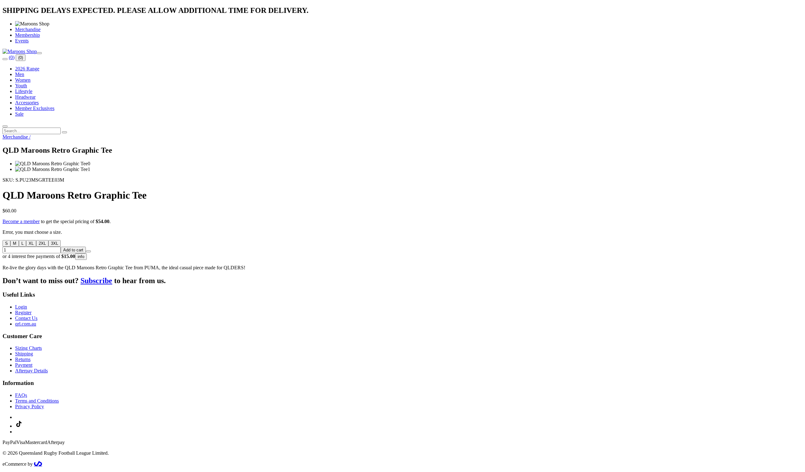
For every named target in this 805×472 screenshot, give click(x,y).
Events (22, 40)
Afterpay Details (31, 370)
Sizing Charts (28, 348)
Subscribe (96, 281)
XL (31, 243)
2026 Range (27, 68)
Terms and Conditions (37, 400)
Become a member (21, 221)
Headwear (25, 97)
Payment (23, 365)
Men (19, 74)
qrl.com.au (25, 324)
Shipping (24, 353)
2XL (42, 243)
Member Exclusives (34, 108)
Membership (27, 35)
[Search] (5, 59)
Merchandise (28, 29)
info (81, 256)
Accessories (27, 102)
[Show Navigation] (39, 53)
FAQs (21, 395)
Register (23, 312)
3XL (54, 243)
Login (21, 307)
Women (23, 80)
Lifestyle (23, 91)
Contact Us (26, 318)
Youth (21, 85)
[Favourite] (88, 251)
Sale (19, 114)
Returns (23, 359)
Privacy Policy (29, 406)
